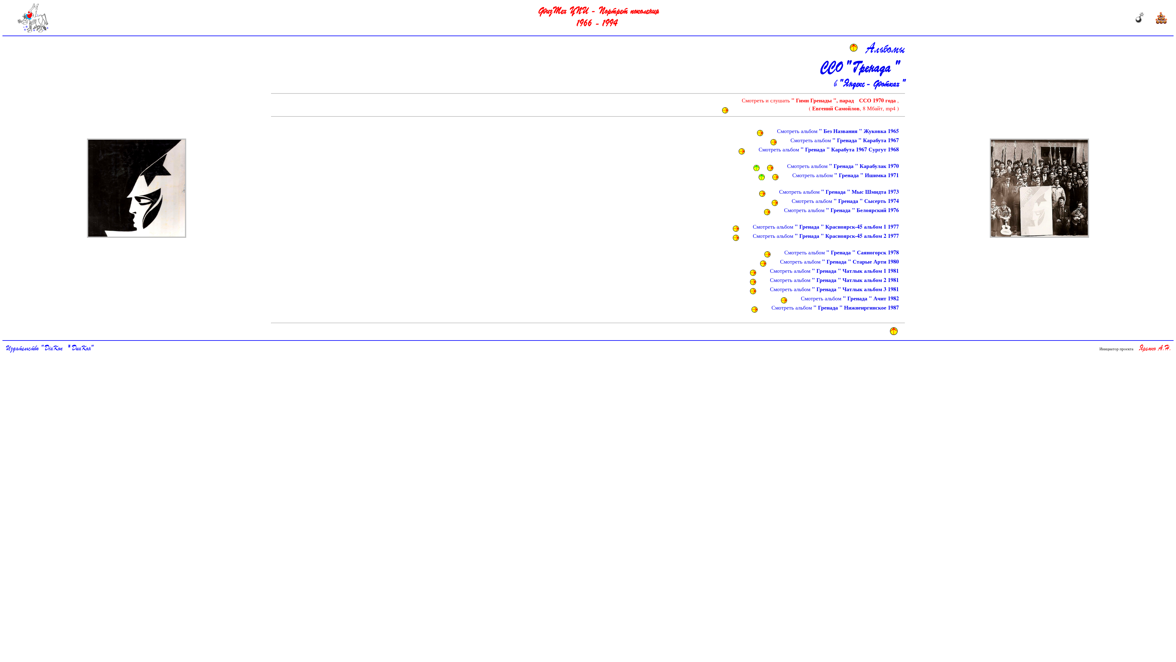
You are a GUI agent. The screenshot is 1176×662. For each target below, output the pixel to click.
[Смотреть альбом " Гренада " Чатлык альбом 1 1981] (753, 273)
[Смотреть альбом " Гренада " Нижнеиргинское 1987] (754, 309)
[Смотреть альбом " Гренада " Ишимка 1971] (775, 177)
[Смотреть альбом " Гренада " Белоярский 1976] (767, 212)
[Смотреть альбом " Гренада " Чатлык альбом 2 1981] (753, 282)
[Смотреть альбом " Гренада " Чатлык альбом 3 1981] (753, 291)
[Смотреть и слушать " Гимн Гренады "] (725, 110)
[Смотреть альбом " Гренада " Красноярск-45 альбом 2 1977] (736, 238)
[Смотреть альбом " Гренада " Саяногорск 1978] (767, 254)
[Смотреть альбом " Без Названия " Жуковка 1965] (760, 133)
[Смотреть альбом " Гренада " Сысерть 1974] (775, 203)
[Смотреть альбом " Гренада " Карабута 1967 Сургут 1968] (742, 151)
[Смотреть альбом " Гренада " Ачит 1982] (784, 300)
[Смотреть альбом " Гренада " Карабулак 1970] (770, 168)
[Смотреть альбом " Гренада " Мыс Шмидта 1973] (762, 194)
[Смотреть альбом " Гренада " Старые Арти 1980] (763, 264)
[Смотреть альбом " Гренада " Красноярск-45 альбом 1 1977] (736, 229)
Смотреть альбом (838, 131)
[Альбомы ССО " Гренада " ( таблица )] (136, 188)
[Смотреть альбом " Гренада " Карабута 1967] (773, 142)
